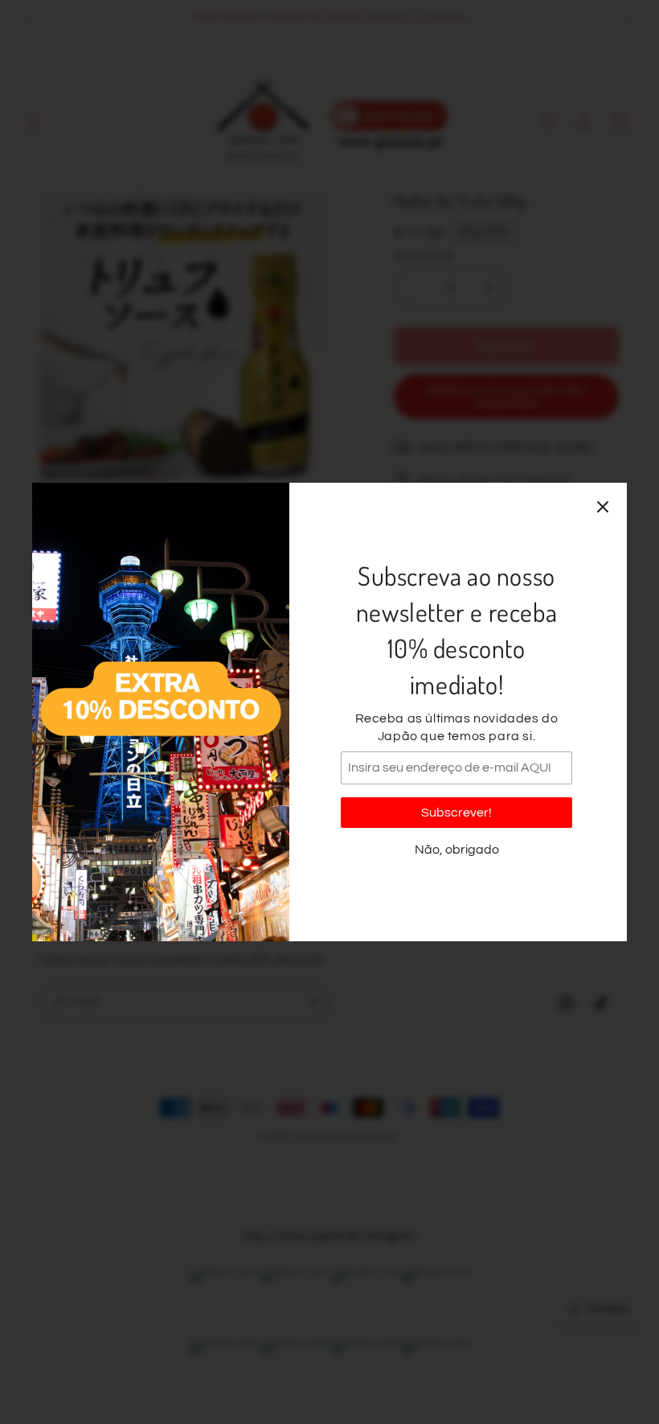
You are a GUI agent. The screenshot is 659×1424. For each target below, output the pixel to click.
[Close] (602, 507)
